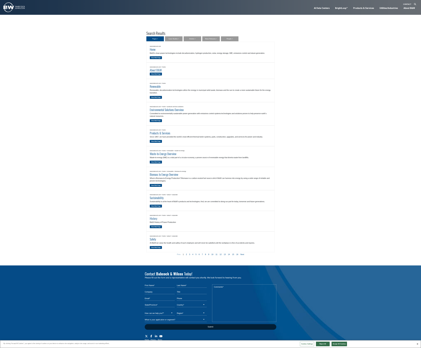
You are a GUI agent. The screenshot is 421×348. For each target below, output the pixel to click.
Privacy (153, 340)
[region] (210, 344)
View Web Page (156, 57)
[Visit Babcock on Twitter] (146, 336)
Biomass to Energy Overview (164, 174)
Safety (153, 239)
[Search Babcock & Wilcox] (415, 4)
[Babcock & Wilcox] (14, 7)
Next (242, 254)
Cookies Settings (307, 344)
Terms (160, 340)
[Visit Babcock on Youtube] (161, 336)
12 (221, 254)
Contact (407, 4)
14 (229, 254)
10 (212, 254)
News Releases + (211, 39)
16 (237, 254)
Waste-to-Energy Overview (163, 154)
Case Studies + (174, 39)
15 (233, 254)
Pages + (155, 39)
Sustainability (157, 198)
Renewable (155, 86)
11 (216, 254)
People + (230, 39)
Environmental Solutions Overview (167, 110)
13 (225, 254)
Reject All (322, 344)
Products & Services (160, 133)
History (153, 218)
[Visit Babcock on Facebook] (151, 336)
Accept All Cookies (339, 344)
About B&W (156, 70)
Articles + (192, 39)
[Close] (417, 344)
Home (152, 49)
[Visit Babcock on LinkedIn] (156, 336)
